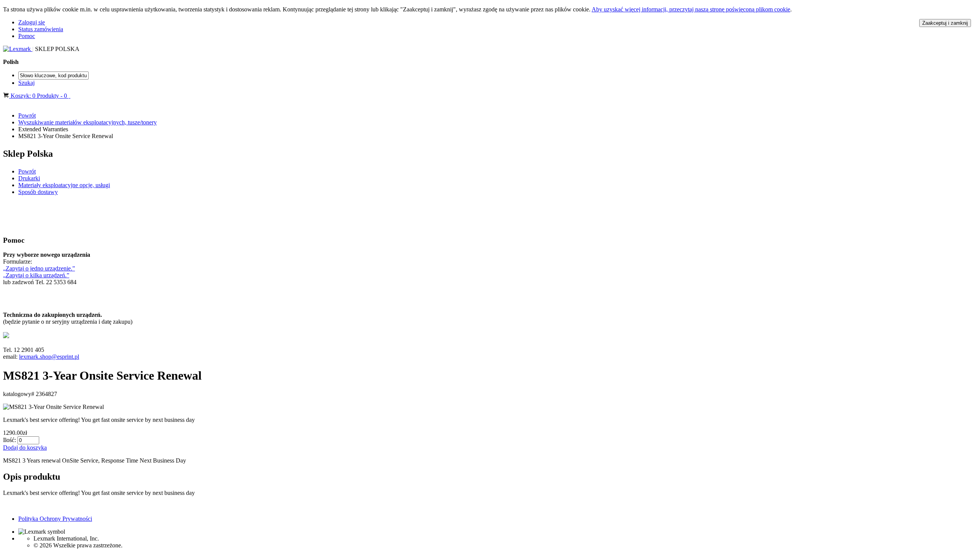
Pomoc (26, 36)
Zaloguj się (31, 22)
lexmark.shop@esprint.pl (49, 356)
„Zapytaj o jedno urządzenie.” (39, 268)
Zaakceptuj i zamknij (945, 23)
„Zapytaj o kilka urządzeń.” (36, 275)
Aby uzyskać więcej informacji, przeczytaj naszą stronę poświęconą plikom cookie (691, 9)
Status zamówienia (40, 29)
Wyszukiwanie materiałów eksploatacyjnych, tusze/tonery (87, 122)
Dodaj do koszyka (25, 447)
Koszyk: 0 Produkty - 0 (38, 95)
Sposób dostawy (38, 192)
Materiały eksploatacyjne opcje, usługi (64, 185)
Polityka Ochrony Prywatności (55, 518)
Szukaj (26, 83)
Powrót (27, 115)
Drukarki (29, 178)
